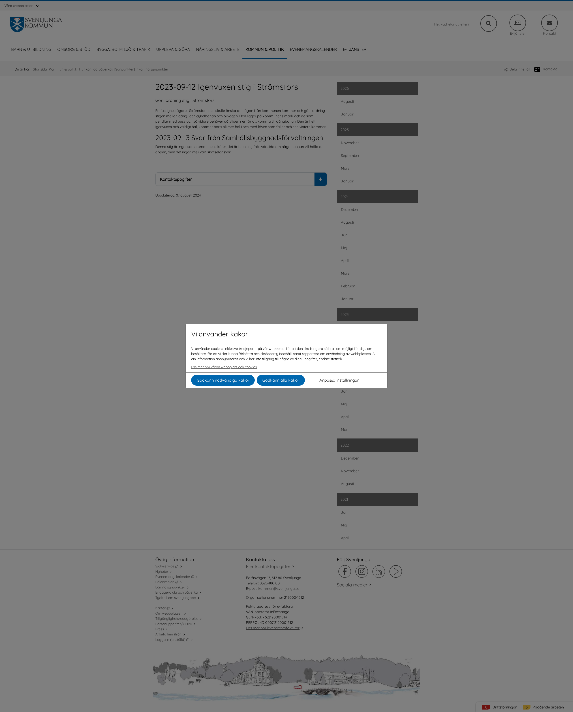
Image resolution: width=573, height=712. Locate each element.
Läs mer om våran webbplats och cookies (224, 367)
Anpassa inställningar (339, 380)
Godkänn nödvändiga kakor (223, 380)
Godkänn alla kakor (280, 380)
